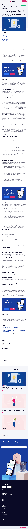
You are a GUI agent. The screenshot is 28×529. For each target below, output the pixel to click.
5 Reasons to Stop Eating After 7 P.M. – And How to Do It (12, 328)
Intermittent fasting (4, 286)
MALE (6, 73)
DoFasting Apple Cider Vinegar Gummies (7, 494)
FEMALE (13, 73)
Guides (6, 4)
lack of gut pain (7, 114)
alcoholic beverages (19, 103)
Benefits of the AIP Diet (5, 39)
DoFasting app (17, 292)
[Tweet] (3, 335)
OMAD (2, 513)
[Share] (18, 335)
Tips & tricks (5, 387)
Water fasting (3, 512)
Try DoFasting (23, 1)
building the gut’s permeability (20, 245)
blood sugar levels (20, 108)
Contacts (3, 500)
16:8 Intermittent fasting (4, 514)
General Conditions (4, 506)
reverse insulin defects (12, 286)
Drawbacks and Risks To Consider (6, 40)
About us (3, 499)
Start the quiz (23, 527)
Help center (3, 501)
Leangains (3, 519)
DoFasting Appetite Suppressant (6, 492)
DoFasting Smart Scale (4, 493)
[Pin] (10, 335)
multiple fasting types (13, 293)
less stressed (8, 117)
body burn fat (13, 239)
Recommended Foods (5, 36)
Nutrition (9, 4)
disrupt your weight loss (18, 134)
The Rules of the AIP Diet (5, 35)
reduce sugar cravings (21, 59)
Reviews (3, 495)
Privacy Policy (3, 505)
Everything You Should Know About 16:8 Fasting (10, 327)
